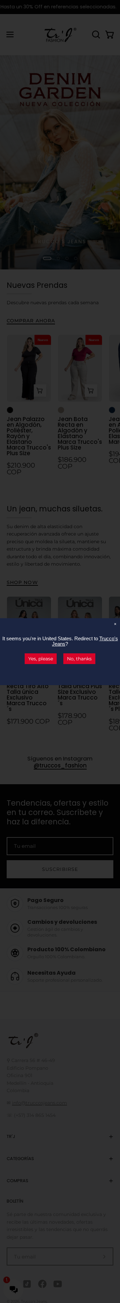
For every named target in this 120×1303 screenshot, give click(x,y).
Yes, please (40, 659)
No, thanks (79, 659)
